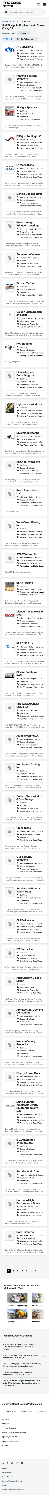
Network (8, 6)
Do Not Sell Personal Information (12, 1481)
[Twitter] (12, 1463)
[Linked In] (3, 1463)
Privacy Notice (7, 1472)
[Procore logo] (12, 3)
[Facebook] (7, 1463)
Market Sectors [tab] (26, 1411)
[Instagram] (17, 1463)
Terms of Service (7, 1477)
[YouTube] (22, 1463)
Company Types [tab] (10, 1411)
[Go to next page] (40, 1271)
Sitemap (4, 1485)
